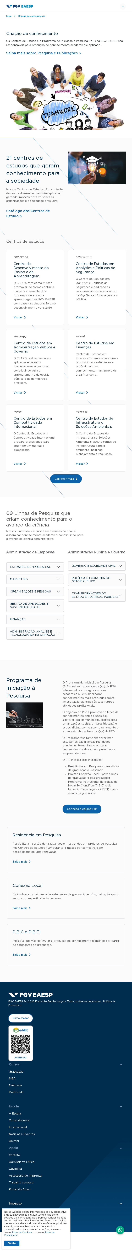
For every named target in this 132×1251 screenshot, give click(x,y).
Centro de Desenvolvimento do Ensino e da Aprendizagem (31, 270)
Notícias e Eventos (22, 1134)
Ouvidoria (15, 1169)
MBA (12, 1078)
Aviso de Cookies (22, 1232)
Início (9, 16)
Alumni (14, 1141)
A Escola (15, 1113)
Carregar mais (64, 479)
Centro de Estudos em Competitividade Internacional (33, 422)
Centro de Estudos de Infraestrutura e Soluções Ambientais (94, 422)
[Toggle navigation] (123, 6)
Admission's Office (21, 1162)
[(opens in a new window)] (20, 1043)
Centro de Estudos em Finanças (95, 345)
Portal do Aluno (20, 1189)
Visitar (18, 317)
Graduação (16, 1071)
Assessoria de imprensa (25, 1175)
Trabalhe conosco (21, 1182)
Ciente (12, 1243)
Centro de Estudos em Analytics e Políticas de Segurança (95, 268)
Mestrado (15, 1085)
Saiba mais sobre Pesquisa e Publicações (42, 53)
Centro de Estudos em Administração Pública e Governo (34, 347)
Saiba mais (20, 861)
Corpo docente (19, 1120)
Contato (14, 1155)
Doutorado (16, 1092)
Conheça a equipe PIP (82, 809)
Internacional (18, 1127)
